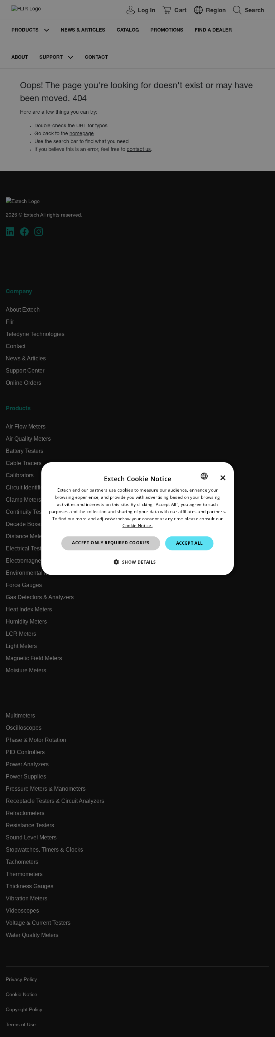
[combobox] (204, 476)
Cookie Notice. (137, 525)
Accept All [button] (189, 543)
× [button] (223, 478)
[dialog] (137, 518)
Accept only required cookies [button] (110, 543)
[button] (137, 561)
